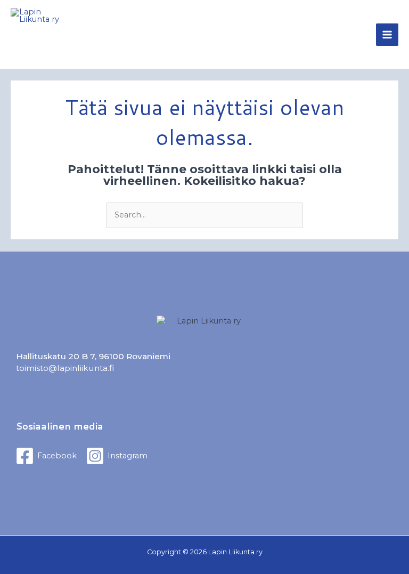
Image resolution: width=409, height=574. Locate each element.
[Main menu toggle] (387, 34)
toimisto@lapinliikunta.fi (65, 368)
